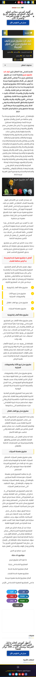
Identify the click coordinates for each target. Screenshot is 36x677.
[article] (18, 616)
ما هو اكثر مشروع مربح (18, 559)
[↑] (18, 667)
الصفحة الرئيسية (26, 52)
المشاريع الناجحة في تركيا (18, 564)
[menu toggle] (32, 2)
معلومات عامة (26, 56)
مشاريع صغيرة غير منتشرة (14, 217)
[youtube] (18, 2)
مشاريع (9, 52)
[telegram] (28, 2)
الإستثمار (16, 52)
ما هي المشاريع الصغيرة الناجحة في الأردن (18, 582)
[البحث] (3, 2)
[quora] (19, 674)
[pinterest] (13, 674)
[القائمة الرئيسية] (5, 32)
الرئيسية (27, 33)
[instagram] (22, 2)
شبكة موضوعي (10, 671)
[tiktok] (15, 2)
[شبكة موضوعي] (18, 7)
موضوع (18, 56)
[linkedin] (10, 674)
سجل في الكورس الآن (18, 22)
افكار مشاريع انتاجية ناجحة (18, 569)
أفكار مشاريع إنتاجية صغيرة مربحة (18, 578)
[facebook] (25, 2)
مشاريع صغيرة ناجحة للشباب (18, 573)
